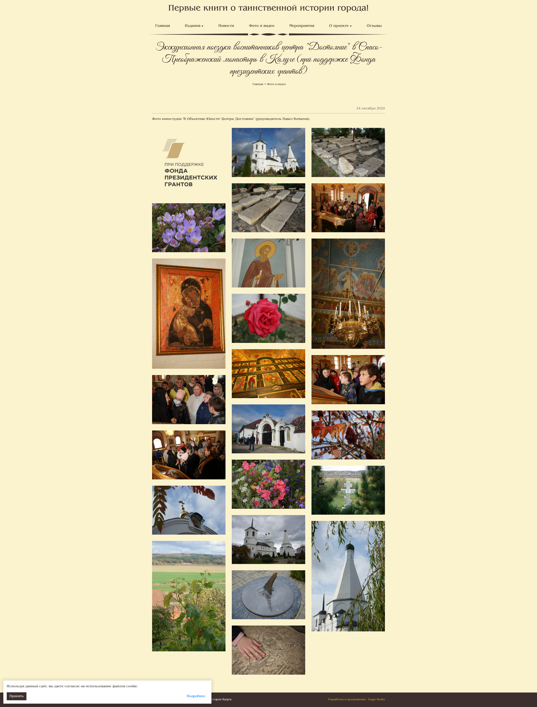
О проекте (339, 26)
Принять (16, 696)
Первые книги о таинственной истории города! (268, 8)
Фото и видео (261, 26)
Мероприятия (301, 26)
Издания (192, 26)
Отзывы (374, 26)
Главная (162, 26)
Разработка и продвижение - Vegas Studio (356, 699)
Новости (226, 26)
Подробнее (196, 696)
